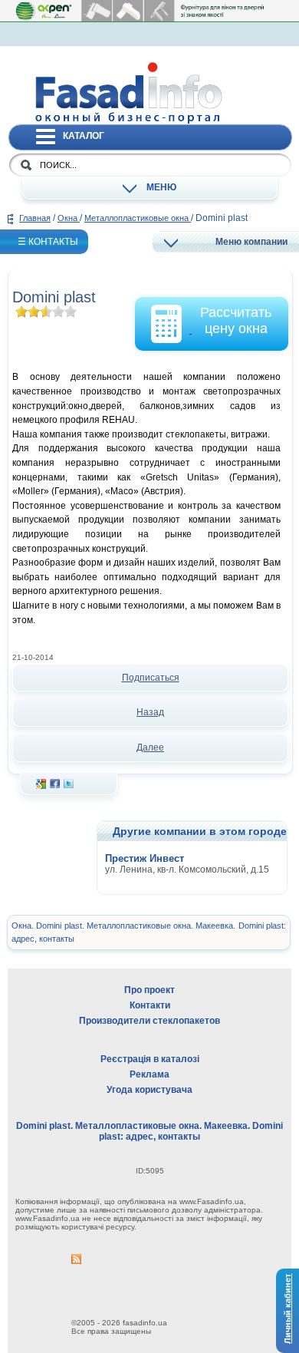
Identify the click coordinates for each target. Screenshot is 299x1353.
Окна (69, 218)
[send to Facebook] (55, 785)
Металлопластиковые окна (137, 218)
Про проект (149, 990)
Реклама (149, 1074)
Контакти (150, 1005)
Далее (150, 747)
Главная (35, 218)
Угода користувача (149, 1089)
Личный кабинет (287, 1309)
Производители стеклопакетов (149, 1020)
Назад (150, 712)
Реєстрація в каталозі (149, 1059)
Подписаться (150, 677)
